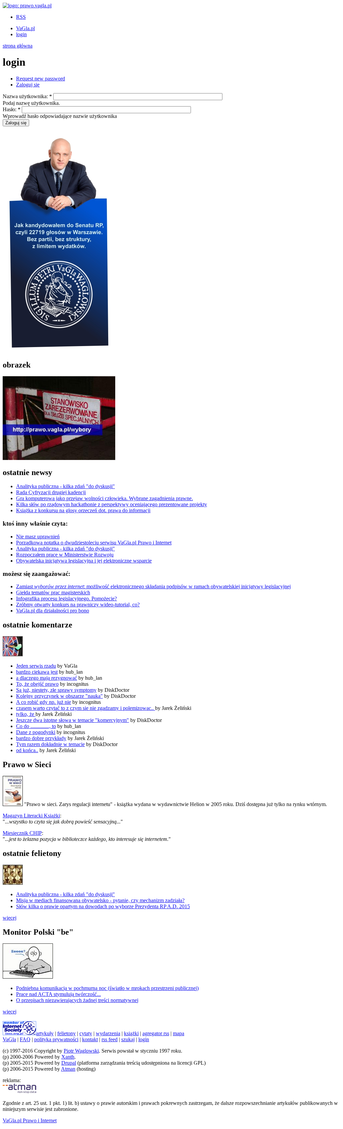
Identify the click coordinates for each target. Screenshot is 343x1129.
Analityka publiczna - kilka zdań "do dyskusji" (65, 486)
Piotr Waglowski (81, 1051)
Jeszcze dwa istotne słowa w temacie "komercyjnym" (72, 720)
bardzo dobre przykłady (41, 738)
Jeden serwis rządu (36, 666)
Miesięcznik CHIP (22, 833)
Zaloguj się (28, 84)
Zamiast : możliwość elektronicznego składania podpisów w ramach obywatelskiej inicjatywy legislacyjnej (153, 586)
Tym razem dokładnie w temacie (50, 744)
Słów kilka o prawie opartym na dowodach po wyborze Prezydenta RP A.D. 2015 (103, 906)
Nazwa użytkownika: (27, 96)
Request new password (40, 78)
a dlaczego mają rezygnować (46, 678)
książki (131, 1033)
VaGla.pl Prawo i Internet (30, 1120)
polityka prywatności (56, 1039)
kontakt (90, 1039)
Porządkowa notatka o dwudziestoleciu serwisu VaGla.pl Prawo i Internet (94, 542)
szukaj (128, 1039)
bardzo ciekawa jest (37, 672)
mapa (178, 1033)
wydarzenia (108, 1033)
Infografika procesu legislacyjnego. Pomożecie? (66, 598)
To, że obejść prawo (37, 684)
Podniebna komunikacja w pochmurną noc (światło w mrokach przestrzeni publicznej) (107, 988)
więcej (9, 918)
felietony (66, 1033)
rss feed (109, 1039)
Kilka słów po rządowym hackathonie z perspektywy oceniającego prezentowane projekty (111, 504)
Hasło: (11, 109)
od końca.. (27, 750)
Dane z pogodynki (35, 732)
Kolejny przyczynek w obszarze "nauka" (59, 696)
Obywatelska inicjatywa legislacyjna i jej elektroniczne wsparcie (84, 560)
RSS (21, 17)
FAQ (25, 1039)
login (21, 34)
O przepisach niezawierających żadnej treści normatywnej (77, 1000)
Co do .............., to (36, 726)
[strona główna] (27, 5)
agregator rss (155, 1033)
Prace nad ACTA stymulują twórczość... (58, 994)
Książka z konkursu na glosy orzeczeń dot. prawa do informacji (83, 510)
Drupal (68, 1063)
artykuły (45, 1033)
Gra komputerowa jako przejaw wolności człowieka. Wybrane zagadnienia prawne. (104, 498)
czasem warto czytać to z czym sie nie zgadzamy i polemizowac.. (85, 708)
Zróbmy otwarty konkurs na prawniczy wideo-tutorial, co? (78, 604)
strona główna (17, 46)
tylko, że (26, 714)
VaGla (9, 1039)
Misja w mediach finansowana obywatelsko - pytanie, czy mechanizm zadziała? (100, 900)
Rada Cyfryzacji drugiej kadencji (51, 492)
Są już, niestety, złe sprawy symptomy (56, 690)
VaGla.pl (25, 28)
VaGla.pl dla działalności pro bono (52, 610)
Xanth (67, 1057)
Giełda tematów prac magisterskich (53, 592)
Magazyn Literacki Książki (31, 815)
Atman (68, 1069)
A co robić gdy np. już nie (43, 702)
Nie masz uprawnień (38, 536)
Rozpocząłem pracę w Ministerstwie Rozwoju (65, 554)
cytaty (85, 1033)
